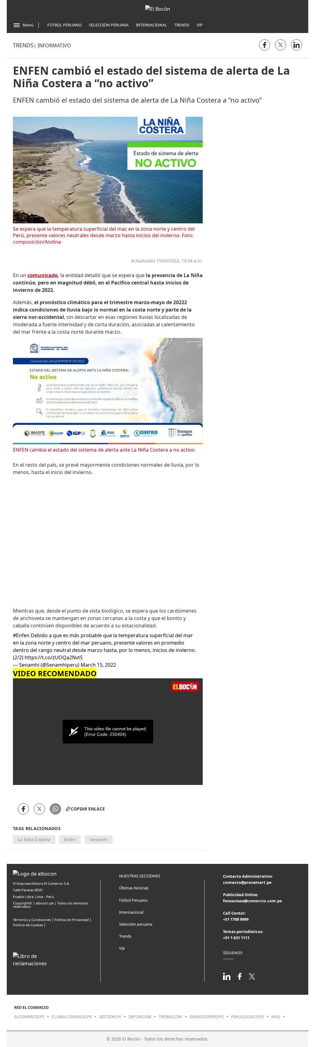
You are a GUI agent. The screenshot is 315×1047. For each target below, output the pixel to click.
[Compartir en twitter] (280, 44)
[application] (108, 731)
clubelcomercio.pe (72, 1016)
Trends (181, 25)
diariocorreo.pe (206, 1016)
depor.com (140, 1016)
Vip (200, 25)
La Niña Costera (34, 839)
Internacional (151, 25)
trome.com (170, 1016)
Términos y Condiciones (32, 919)
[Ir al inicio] (157, 9)
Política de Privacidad (71, 919)
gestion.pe (110, 1016)
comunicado (42, 275)
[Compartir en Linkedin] (296, 44)
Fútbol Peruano (64, 25)
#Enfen (21, 635)
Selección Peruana (109, 25)
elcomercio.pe (29, 1016)
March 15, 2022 (98, 664)
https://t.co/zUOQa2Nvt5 (54, 657)
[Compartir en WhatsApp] (55, 808)
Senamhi (99, 839)
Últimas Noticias (134, 888)
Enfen (70, 839)
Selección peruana (135, 924)
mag (275, 1016)
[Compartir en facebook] (264, 44)
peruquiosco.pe (247, 1016)
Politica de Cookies (28, 925)
